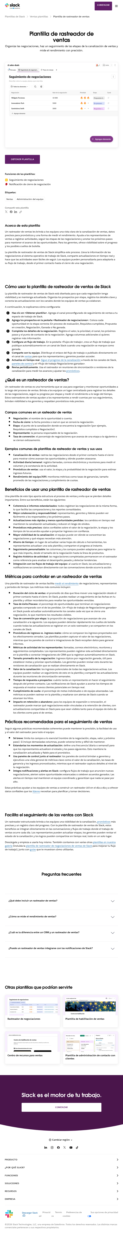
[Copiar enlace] (20, 211)
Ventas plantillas (39, 16)
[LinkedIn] (15, 211)
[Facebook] (11, 211)
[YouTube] (71, 1148)
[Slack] (12, 6)
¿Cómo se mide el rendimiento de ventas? (32, 916)
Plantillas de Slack (15, 16)
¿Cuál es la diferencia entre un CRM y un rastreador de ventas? (44, 932)
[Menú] (116, 6)
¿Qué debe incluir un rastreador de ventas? (33, 900)
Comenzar (103, 5)
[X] (64, 1148)
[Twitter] (6, 211)
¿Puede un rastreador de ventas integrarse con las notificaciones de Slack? (51, 948)
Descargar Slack (30, 1212)
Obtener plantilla (22, 159)
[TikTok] (77, 1148)
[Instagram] (52, 1148)
